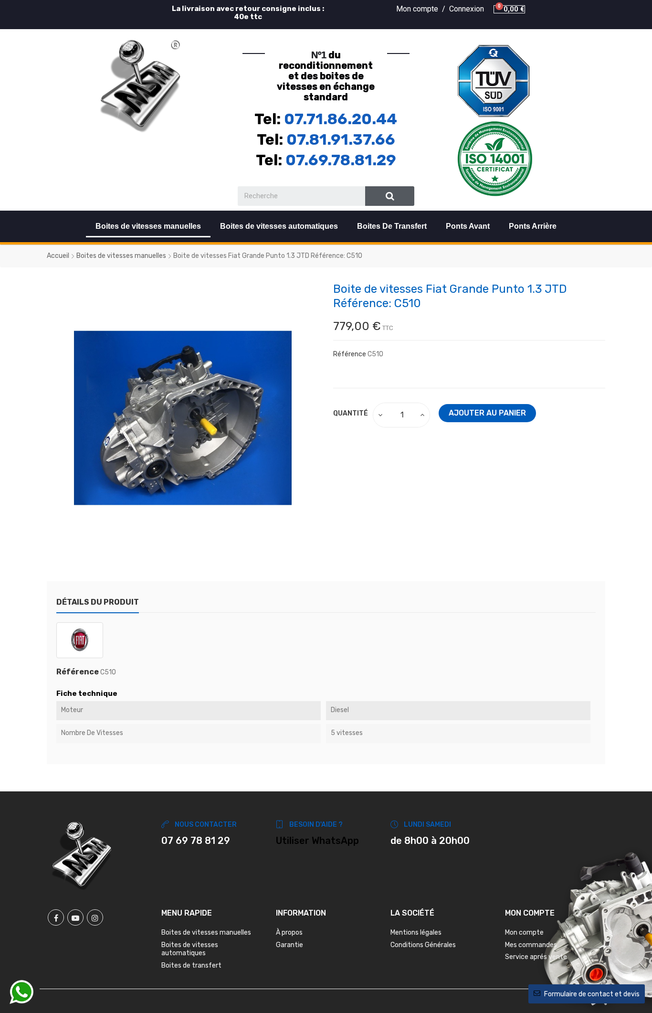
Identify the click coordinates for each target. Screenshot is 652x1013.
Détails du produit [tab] (97, 602)
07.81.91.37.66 (340, 139)
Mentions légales (416, 932)
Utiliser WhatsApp (317, 840)
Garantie (289, 945)
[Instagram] (95, 917)
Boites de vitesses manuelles (148, 226)
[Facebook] (56, 917)
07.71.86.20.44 (340, 119)
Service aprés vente (536, 957)
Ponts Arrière (533, 226)
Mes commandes (531, 945)
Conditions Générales (423, 945)
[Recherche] (389, 196)
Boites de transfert (191, 965)
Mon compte (524, 932)
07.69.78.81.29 (340, 160)
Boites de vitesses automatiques (279, 226)
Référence (349, 354)
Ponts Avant (468, 226)
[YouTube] (75, 917)
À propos (289, 932)
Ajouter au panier (487, 412)
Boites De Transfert (392, 226)
